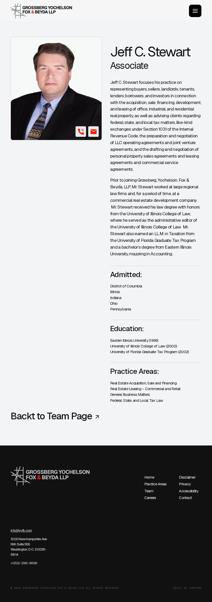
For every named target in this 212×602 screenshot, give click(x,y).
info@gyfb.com (21, 530)
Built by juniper (187, 588)
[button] (195, 11)
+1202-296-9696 (24, 563)
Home (149, 477)
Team (148, 490)
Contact (185, 497)
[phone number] (80, 131)
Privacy (185, 483)
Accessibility (188, 490)
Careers (150, 497)
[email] (93, 131)
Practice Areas (155, 483)
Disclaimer (187, 477)
